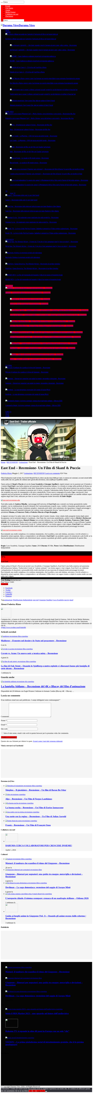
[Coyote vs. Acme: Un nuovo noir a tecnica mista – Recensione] (30, 299)
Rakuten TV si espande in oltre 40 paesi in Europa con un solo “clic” (37, 1031)
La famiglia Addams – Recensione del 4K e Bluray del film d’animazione (43, 686)
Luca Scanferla (58, 600)
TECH (7, 414)
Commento (5, 716)
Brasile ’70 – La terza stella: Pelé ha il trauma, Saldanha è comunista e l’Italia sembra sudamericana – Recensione (40, 233)
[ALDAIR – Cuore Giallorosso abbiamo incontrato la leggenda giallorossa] (33, 56)
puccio (66, 600)
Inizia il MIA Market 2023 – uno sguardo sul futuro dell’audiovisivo (37, 1013)
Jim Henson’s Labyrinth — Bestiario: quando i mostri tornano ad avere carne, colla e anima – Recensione (42, 50)
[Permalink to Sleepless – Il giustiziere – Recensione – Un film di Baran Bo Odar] (23, 786)
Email (3, 725)
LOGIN (7, 416)
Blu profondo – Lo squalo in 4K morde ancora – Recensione (28, 163)
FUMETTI (8, 412)
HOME (7, 30)
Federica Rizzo (6, 473)
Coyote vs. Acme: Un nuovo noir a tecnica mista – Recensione (29, 304)
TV (6, 191)
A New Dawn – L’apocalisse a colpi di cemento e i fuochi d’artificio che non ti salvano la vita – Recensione (42, 348)
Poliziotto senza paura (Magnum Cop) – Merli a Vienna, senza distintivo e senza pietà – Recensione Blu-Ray (39, 118)
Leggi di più (40, 1091)
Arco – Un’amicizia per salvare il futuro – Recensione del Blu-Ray (30, 129)
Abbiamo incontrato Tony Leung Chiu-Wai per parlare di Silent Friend (31, 105)
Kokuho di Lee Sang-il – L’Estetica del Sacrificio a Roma (27, 72)
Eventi (7, 6)
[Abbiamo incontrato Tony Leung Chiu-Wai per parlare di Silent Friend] (32, 101)
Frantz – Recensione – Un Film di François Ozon (28, 825)
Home (3, 462)
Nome (4, 720)
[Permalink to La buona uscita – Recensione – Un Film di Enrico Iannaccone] (19, 803)
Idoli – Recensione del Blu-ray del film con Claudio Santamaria (29, 152)
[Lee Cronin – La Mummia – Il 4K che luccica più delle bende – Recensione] (33, 136)
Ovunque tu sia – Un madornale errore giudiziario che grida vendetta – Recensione (31, 222)
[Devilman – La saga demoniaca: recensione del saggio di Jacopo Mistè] (27, 390)
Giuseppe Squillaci (46, 600)
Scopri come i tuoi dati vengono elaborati (47, 741)
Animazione (23, 462)
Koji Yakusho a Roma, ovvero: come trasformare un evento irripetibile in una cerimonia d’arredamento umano (44, 83)
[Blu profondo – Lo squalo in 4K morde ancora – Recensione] (29, 158)
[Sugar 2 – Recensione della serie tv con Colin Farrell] (22, 195)
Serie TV (12, 193)
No (34, 1091)
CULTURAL (8, 366)
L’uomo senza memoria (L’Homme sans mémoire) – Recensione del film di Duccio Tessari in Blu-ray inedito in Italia (46, 174)
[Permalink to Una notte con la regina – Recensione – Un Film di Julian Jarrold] (22, 812)
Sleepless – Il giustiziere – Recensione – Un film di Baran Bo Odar (35, 790)
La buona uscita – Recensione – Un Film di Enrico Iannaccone (34, 807)
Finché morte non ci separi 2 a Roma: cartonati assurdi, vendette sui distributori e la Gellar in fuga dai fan (43, 94)
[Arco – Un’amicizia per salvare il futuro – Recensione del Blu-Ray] (31, 125)
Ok (30, 1091)
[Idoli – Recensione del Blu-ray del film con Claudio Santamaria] (30, 147)
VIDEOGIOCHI (9, 240)
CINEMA (7, 32)
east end (36, 600)
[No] (46, 1091)
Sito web (4, 729)
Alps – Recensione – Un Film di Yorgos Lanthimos (28, 799)
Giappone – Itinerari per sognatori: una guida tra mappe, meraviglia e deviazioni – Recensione (34, 383)
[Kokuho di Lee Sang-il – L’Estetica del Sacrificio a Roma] (28, 67)
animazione (8, 600)
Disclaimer (9, 16)
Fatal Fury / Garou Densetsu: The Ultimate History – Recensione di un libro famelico (31, 268)
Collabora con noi (11, 14)
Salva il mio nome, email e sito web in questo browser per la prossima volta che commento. (36, 733)
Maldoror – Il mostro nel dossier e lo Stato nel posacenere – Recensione (28, 293)
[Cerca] (2, 2)
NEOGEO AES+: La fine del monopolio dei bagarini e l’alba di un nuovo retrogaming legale (33, 279)
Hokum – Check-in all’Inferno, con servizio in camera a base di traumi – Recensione (35, 359)
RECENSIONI (9, 286)
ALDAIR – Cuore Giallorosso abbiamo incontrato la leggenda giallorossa (32, 61)
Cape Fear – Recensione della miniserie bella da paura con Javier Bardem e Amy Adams (32, 211)
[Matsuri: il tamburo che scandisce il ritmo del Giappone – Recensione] (27, 368)
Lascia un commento (52, 473)
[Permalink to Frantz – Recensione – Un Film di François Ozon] (21, 821)
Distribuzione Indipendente (22, 600)
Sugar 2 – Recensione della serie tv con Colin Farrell (21, 200)
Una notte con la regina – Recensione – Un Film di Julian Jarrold (35, 816)
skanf (71, 600)
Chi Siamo (9, 8)
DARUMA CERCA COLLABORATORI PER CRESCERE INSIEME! (38, 845)
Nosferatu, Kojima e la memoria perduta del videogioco (22, 257)
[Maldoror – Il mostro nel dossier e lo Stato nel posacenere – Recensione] (28, 288)
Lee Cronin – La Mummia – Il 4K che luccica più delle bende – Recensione (32, 140)
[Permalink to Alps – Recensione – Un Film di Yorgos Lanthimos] (15, 794)
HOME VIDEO (9, 112)
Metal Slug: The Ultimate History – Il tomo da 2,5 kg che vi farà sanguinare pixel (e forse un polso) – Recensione (40, 246)
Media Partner (10, 12)
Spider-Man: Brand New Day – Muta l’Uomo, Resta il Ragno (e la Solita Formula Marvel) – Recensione (41, 326)
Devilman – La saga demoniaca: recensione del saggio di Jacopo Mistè (27, 394)
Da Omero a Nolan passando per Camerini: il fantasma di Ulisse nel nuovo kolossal (30, 39)
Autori (7, 10)
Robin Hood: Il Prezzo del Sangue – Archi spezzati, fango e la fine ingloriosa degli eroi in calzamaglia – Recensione (45, 337)
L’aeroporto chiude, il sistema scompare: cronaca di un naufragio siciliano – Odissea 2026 (33, 405)
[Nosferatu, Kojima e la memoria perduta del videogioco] (23, 253)
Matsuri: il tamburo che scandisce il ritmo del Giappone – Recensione (26, 372)
